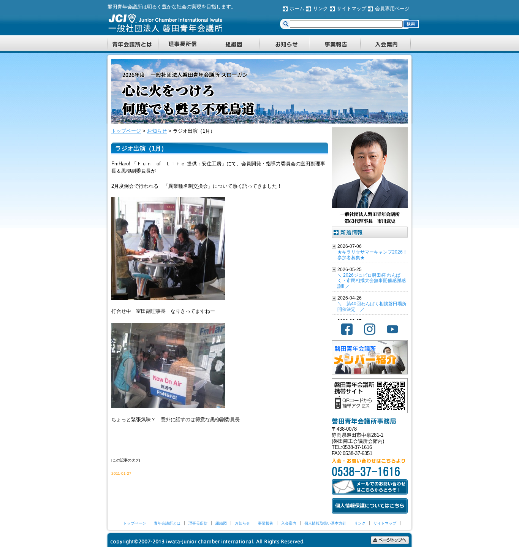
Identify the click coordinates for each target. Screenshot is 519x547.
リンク (320, 8)
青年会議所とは (167, 523)
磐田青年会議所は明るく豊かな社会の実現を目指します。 (172, 7)
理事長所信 (197, 523)
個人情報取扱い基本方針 (325, 523)
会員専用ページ (392, 8)
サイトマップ (351, 8)
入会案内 (288, 523)
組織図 (221, 523)
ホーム (297, 8)
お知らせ (242, 523)
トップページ (134, 523)
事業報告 (265, 523)
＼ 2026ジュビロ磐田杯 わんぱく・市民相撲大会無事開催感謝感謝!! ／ (371, 281)
